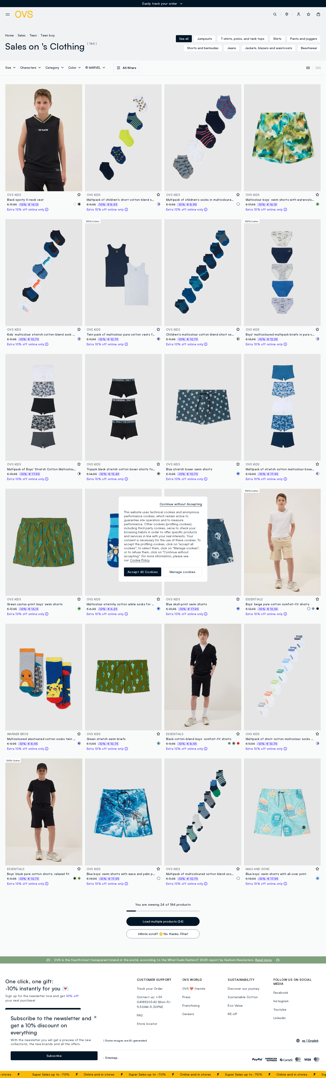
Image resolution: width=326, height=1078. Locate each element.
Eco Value (235, 1005)
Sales (22, 35)
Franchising (191, 1005)
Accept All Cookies (143, 572)
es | (310, 1040)
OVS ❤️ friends (193, 988)
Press (186, 997)
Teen (33, 35)
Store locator (147, 1024)
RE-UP (232, 1014)
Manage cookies (183, 572)
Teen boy (48, 35)
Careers (188, 1014)
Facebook (280, 992)
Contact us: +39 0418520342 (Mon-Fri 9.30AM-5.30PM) (154, 1002)
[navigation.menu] (7, 14)
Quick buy (44, 185)
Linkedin (279, 1018)
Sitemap (111, 1058)
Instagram (281, 1001)
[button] (287, 14)
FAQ (140, 1015)
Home (9, 35)
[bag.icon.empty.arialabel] (318, 14)
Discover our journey (243, 988)
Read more (263, 960)
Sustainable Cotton (243, 997)
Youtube (280, 1009)
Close (314, 1074)
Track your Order (150, 988)
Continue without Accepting (181, 504)
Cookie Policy (140, 560)
